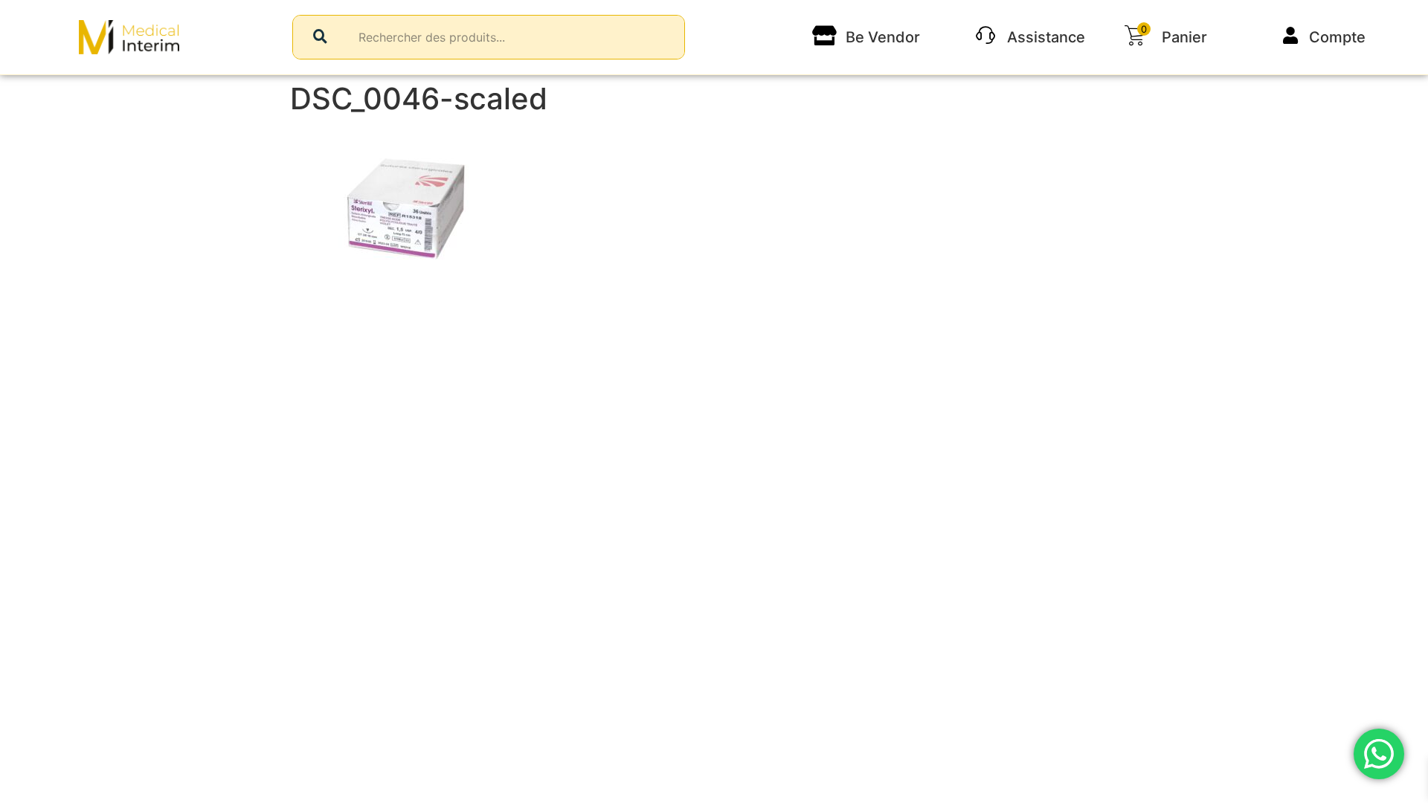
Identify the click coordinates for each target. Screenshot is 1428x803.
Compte (1337, 37)
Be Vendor (883, 37)
